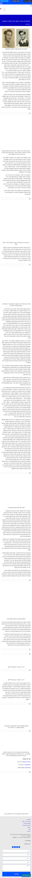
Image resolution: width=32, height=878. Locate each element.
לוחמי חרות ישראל (27, 825)
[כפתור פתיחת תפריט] (16, 9)
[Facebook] (28, 3)
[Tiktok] (22, 3)
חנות (30, 829)
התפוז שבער (27, 764)
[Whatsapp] (20, 3)
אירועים (29, 827)
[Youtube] (26, 3)
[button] (4, 9)
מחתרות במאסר (26, 761)
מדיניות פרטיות (26, 875)
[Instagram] (24, 3)
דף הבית (27, 24)
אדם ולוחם (28, 767)
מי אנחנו (29, 819)
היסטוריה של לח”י (27, 823)
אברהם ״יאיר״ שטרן (26, 821)
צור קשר (29, 831)
